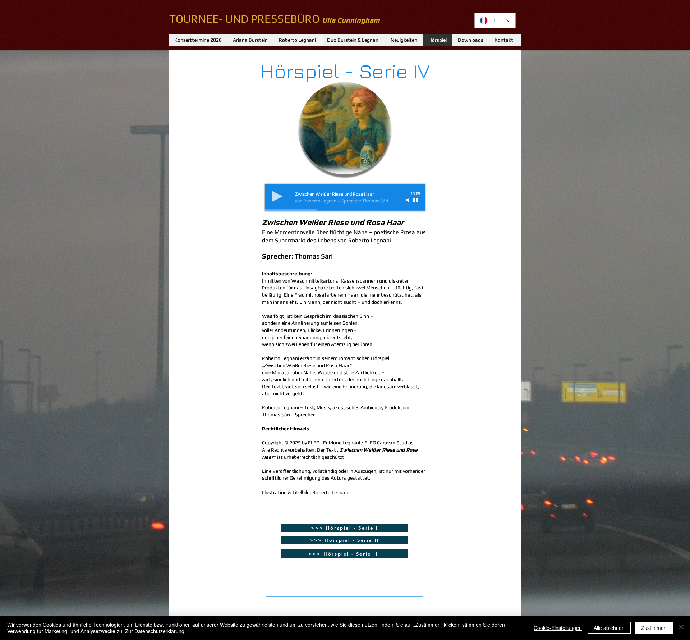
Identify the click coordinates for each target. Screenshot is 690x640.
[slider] (416, 200)
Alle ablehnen (609, 627)
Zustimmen (654, 627)
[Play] (277, 196)
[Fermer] (681, 627)
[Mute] (408, 200)
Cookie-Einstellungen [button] (558, 627)
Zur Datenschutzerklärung (154, 631)
